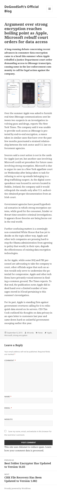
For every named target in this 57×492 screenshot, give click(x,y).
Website (8, 419)
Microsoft (8, 335)
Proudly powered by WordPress (17, 488)
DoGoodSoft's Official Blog (21, 8)
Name (8, 396)
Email (8, 408)
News (40, 332)
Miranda (30, 332)
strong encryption (20, 335)
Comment (10, 360)
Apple (49, 332)
